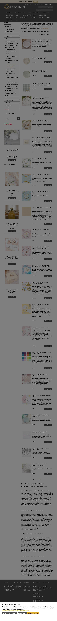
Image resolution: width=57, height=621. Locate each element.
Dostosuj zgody (22, 613)
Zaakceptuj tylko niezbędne (9, 613)
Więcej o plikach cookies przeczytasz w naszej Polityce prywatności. (15, 610)
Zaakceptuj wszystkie (33, 613)
